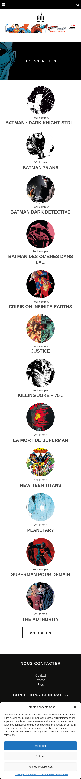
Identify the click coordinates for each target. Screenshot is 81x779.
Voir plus (40, 633)
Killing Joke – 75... (40, 395)
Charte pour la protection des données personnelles (41, 774)
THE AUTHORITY (40, 619)
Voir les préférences (40, 766)
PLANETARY (40, 530)
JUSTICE (40, 351)
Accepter (40, 745)
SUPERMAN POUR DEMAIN (40, 574)
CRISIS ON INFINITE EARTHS (40, 306)
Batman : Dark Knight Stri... (40, 122)
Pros (40, 684)
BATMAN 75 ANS (40, 167)
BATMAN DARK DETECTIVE (40, 211)
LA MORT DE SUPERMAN (40, 440)
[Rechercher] (77, 4)
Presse (40, 680)
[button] (75, 707)
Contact (40, 675)
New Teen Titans (40, 485)
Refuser (40, 756)
